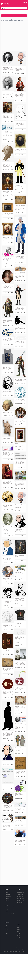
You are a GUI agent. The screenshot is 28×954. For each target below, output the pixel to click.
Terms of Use (21, 951)
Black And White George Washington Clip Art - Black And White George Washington (19, 125)
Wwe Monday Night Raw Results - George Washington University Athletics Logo (8, 339)
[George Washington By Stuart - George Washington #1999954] (20, 140)
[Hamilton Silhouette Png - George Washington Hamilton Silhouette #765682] (20, 320)
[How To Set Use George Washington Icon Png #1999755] (8, 617)
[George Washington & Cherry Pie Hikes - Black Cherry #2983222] (20, 678)
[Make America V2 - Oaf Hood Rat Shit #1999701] (20, 615)
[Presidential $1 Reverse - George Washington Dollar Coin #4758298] (8, 497)
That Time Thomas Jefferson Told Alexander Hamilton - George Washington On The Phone (8, 261)
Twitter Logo (20, 894)
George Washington (7, 412)
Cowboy (13, 917)
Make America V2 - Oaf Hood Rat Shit (20, 622)
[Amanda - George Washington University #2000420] (20, 413)
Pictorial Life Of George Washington (8, 651)
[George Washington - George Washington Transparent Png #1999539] (20, 295)
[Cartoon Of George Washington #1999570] (8, 383)
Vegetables (8, 896)
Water (18, 933)
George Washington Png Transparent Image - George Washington (8, 93)
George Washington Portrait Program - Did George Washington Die (8, 239)
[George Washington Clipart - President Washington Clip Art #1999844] (8, 547)
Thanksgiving (9, 913)
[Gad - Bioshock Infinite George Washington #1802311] (20, 364)
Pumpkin (7, 900)
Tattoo (18, 937)
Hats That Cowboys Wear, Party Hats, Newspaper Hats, (7, 825)
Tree (6, 933)
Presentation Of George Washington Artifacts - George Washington (8, 215)
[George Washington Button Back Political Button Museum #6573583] (8, 798)
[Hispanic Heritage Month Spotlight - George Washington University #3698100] (8, 471)
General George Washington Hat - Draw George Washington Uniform (20, 187)
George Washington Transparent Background (19, 506)
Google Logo (20, 902)
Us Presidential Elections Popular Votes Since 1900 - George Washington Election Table (8, 455)
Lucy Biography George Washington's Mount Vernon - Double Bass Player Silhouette (8, 733)
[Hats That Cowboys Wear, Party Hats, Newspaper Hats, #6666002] (8, 818)
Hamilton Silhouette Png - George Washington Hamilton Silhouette (20, 328)
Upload (25, 2)
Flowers (19, 929)
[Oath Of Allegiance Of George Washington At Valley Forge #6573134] (20, 763)
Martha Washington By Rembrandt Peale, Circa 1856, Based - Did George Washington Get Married (8, 288)
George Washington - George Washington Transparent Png (20, 308)
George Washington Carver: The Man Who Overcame (20, 343)
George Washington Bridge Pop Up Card (19, 809)
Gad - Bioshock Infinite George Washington (20, 380)
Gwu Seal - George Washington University (20, 400)
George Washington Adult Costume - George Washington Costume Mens (19, 258)
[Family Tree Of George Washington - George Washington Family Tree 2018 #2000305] (20, 199)
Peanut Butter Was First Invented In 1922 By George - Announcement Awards (8, 693)
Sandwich (8, 894)
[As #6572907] (8, 752)
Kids (13, 919)
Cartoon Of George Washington (7, 392)
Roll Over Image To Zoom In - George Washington (19, 445)
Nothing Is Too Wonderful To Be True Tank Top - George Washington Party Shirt (8, 367)
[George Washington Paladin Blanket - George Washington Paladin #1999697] (8, 107)
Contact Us (11, 951)
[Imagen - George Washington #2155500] (8, 428)
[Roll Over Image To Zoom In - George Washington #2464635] (20, 435)
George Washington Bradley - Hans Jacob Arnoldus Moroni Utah (20, 663)
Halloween (8, 911)
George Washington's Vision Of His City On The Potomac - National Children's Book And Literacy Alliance (20, 639)
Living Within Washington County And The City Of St (19, 822)
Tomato (7, 898)
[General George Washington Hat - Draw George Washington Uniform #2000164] (20, 171)
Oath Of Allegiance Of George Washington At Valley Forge (20, 772)
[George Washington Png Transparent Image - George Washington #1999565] (8, 83)
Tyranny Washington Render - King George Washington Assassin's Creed (8, 320)
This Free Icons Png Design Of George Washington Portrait (19, 599)
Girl (12, 911)
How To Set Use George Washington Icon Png (7, 625)
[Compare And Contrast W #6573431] (8, 776)
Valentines (8, 915)
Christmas (8, 909)
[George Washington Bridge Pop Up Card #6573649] (20, 804)
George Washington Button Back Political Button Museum (7, 806)
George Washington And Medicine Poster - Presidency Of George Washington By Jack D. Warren (8, 194)
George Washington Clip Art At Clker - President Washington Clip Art (20, 531)
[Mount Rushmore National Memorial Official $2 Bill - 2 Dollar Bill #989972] (20, 567)
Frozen (13, 909)
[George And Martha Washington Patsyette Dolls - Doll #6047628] (20, 741)
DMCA (16, 951)
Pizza (7, 892)
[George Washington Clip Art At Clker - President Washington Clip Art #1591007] (20, 520)
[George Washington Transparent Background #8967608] (20, 498)
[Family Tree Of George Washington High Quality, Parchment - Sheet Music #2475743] (8, 662)
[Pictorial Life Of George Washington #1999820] (8, 641)
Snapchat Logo (20, 900)
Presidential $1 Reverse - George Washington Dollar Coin (8, 505)
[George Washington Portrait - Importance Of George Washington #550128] (8, 58)
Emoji (18, 927)
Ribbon (18, 935)
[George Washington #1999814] (8, 405)
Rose (18, 931)
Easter (7, 917)
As (3, 761)
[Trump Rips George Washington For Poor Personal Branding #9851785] (20, 833)
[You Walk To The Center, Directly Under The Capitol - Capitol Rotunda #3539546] (20, 700)
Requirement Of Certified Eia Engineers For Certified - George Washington (20, 463)
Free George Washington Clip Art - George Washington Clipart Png (20, 68)
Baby (13, 913)
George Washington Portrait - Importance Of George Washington (8, 68)
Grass (7, 929)
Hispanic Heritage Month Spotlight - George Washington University (7, 483)
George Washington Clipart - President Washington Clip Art (7, 558)
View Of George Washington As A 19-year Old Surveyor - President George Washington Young (20, 95)
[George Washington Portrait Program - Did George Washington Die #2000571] (8, 229)
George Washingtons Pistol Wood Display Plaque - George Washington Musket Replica (20, 275)
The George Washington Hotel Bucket (19, 794)
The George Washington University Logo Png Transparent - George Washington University (8, 134)
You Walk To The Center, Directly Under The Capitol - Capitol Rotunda (20, 708)
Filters (14, 15)
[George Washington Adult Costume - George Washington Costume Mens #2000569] (20, 235)
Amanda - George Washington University (20, 420)
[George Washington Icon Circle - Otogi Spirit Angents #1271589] (8, 571)
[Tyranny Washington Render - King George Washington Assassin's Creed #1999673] (8, 307)
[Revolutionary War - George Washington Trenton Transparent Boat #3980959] (20, 476)
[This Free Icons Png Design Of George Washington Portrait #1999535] (20, 589)
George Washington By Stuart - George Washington (20, 151)
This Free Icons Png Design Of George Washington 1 (7, 601)
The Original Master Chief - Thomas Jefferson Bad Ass (19, 557)
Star (6, 931)
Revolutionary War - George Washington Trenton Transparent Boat (19, 483)
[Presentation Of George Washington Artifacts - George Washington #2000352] (8, 207)
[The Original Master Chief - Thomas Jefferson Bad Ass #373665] (20, 546)
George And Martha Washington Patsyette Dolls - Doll (20, 749)
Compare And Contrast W (8, 785)
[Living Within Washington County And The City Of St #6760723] (20, 817)
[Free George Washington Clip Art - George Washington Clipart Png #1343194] (20, 58)
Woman (13, 915)
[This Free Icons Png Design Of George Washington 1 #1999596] (8, 593)
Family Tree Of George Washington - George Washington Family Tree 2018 (20, 207)
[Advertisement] (14, 36)
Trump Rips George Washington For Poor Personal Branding (20, 840)
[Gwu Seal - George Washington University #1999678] (20, 392)
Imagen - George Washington (6, 439)
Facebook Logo (20, 898)
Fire (6, 927)
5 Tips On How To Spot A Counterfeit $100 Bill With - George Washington (8, 528)
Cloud (7, 925)
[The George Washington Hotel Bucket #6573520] (20, 786)
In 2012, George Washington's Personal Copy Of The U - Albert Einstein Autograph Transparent (20, 726)
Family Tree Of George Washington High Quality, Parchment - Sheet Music (8, 670)
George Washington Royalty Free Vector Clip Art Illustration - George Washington (7, 164)
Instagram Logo (20, 892)
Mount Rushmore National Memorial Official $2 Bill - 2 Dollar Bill (20, 574)
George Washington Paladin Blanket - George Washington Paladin (7, 117)
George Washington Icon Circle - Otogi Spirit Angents (7, 580)
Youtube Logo (20, 896)
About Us (6, 951)
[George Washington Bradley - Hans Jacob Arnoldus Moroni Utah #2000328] (20, 654)
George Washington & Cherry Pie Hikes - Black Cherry (20, 688)
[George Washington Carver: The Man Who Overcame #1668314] (20, 338)
